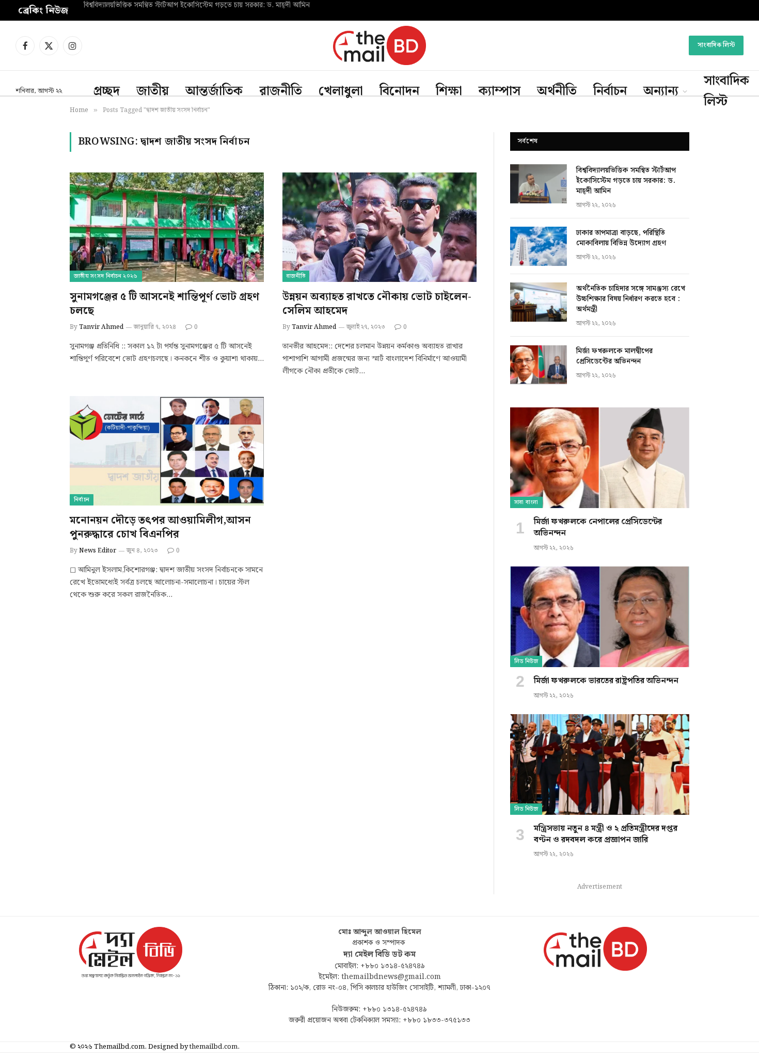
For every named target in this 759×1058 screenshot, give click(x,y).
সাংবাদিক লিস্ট (716, 45)
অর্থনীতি (557, 91)
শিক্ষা (449, 91)
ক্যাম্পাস (499, 91)
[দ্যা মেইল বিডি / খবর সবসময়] (379, 45)
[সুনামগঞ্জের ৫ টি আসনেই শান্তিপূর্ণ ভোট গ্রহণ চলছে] (167, 227)
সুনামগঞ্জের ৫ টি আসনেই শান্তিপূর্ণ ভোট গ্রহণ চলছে (164, 304)
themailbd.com (213, 1046)
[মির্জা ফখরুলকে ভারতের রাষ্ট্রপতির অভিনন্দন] (599, 616)
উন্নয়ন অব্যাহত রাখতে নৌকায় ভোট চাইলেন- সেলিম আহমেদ (376, 304)
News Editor (97, 551)
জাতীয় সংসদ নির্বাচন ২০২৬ (106, 276)
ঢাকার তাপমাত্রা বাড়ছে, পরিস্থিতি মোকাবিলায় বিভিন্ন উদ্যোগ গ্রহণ (170, 5)
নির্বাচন (610, 91)
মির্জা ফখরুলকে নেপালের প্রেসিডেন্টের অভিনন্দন (598, 527)
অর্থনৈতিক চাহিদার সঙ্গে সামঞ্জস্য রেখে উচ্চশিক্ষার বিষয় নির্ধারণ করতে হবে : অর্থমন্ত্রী (630, 298)
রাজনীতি (280, 91)
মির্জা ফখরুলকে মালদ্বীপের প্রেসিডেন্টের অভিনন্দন (614, 356)
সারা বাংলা (526, 502)
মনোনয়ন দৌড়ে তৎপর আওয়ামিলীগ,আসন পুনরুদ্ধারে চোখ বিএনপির (160, 528)
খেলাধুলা (341, 91)
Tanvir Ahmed (101, 327)
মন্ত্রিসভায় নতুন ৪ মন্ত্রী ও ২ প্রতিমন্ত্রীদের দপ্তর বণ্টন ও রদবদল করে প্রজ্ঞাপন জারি (605, 834)
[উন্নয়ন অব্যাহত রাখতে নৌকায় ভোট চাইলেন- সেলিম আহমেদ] (379, 227)
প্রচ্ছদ (106, 91)
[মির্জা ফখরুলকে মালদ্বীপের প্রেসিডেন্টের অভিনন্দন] (538, 364)
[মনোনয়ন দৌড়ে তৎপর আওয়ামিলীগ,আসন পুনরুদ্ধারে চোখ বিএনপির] (167, 451)
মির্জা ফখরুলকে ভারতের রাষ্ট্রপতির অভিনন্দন (606, 681)
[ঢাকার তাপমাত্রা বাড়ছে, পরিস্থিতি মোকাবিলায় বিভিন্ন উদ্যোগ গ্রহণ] (538, 246)
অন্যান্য (660, 91)
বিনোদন (399, 91)
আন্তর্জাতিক (214, 91)
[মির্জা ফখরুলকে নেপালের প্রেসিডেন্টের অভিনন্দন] (599, 457)
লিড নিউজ (526, 661)
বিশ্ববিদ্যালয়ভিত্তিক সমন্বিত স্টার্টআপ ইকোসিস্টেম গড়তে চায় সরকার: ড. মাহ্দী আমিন (626, 180)
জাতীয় (152, 91)
